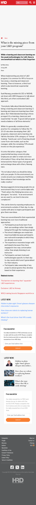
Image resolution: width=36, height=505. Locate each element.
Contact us (31, 440)
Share (2, 70)
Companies (5, 438)
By (5, 65)
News (6, 38)
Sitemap (32, 443)
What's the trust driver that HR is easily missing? (21, 383)
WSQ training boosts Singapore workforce (17, 293)
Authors (4, 445)
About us (32, 438)
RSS (31, 445)
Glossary (4, 443)
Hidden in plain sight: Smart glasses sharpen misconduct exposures (23, 363)
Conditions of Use (6, 450)
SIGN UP (18, 348)
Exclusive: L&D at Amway (11, 288)
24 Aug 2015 (4, 67)
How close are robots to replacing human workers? (23, 373)
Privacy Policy (6, 455)
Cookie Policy (5, 457)
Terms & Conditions (7, 460)
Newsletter (5, 448)
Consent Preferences (7, 453)
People (3, 440)
